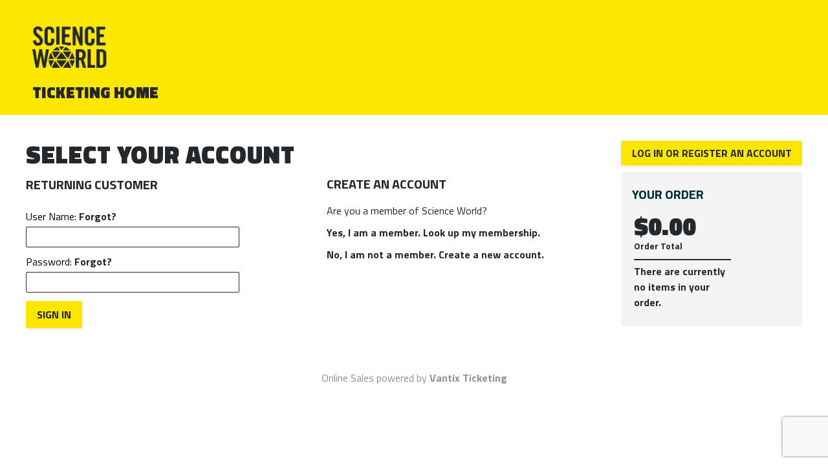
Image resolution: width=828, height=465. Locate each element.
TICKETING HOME (95, 92)
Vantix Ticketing (468, 378)
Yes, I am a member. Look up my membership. (433, 232)
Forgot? (97, 216)
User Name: (71, 216)
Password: (69, 261)
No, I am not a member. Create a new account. (435, 254)
